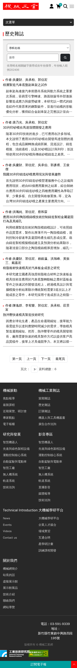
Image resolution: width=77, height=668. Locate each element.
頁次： (25, 369)
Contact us (10, 537)
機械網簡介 (10, 568)
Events (7, 525)
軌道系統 (9, 481)
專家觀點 (9, 418)
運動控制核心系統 (15, 455)
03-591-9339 (60, 624)
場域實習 (44, 531)
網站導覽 (9, 607)
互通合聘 (44, 537)
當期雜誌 (44, 398)
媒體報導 (44, 493)
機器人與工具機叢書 (51, 418)
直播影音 (44, 487)
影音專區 (45, 434)
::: (4, 5)
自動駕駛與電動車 (15, 461)
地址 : (55, 629)
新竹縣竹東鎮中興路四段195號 (55, 635)
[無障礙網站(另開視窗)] (38, 653)
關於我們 (10, 561)
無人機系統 (10, 474)
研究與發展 (12, 434)
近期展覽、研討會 (15, 411)
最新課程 (9, 405)
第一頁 (17, 359)
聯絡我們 (9, 600)
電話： (45, 624)
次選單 (10, 22)
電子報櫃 (9, 424)
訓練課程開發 (47, 550)
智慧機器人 (10, 442)
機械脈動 (10, 391)
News (6, 518)
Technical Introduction (20, 510)
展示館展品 (10, 588)
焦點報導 (9, 398)
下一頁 (46, 359)
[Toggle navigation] (70, 6)
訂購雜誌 (44, 411)
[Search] (65, 6)
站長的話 (9, 575)
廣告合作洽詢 (47, 424)
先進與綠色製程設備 (16, 449)
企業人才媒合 (47, 525)
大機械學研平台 (50, 510)
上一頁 (31, 359)
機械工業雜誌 (49, 391)
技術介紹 (9, 594)
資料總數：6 (47, 369)
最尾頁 (60, 359)
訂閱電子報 (38, 664)
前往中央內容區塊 (16, 5)
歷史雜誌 (44, 405)
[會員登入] (51, 6)
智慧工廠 (9, 468)
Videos (7, 531)
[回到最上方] (74, 664)
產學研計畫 (45, 544)
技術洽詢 (9, 487)
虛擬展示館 (10, 581)
